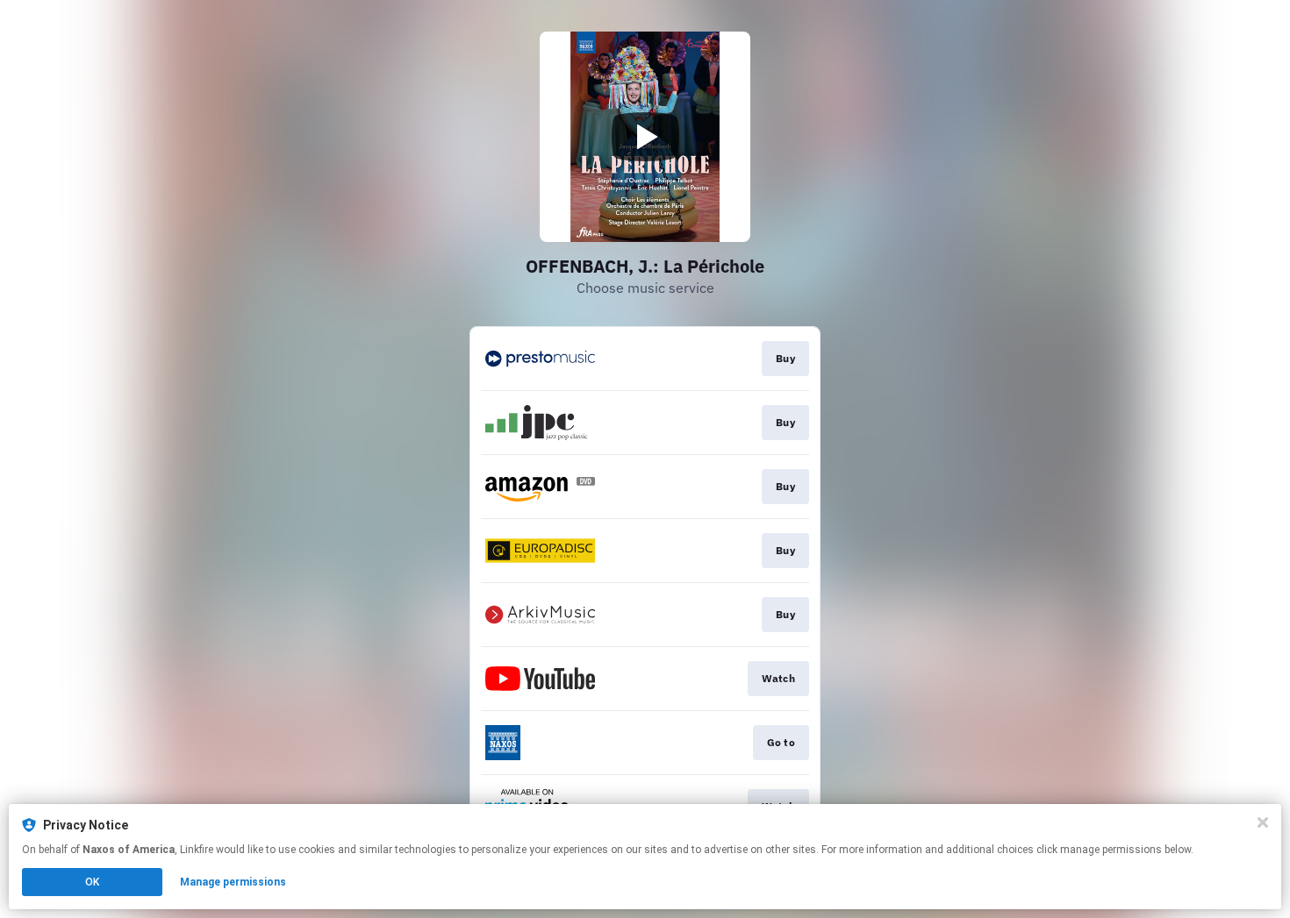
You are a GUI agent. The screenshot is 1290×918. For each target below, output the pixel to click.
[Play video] (645, 136)
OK (92, 882)
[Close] (1263, 822)
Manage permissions (233, 882)
